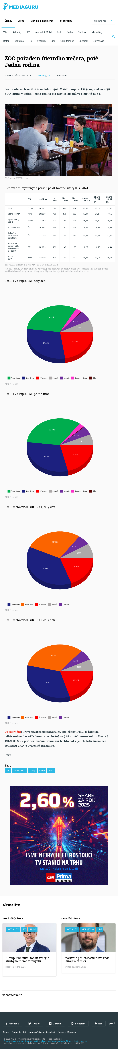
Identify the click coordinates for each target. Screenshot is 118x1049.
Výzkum (41, 41)
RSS (100, 1023)
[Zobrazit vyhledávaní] (112, 37)
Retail (6, 41)
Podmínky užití (19, 1032)
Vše (5, 32)
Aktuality (17, 32)
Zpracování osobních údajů (42, 1032)
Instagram (80, 1023)
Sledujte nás (100, 21)
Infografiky (65, 20)
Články (8, 20)
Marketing (97, 32)
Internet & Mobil (43, 32)
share (42, 770)
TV (28, 32)
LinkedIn (57, 1023)
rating (32, 770)
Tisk (59, 32)
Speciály (83, 41)
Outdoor (82, 32)
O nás (6, 1032)
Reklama (19, 41)
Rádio (70, 32)
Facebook (14, 1023)
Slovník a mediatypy (41, 20)
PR (30, 41)
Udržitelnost (67, 41)
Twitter (36, 1023)
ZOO (51, 770)
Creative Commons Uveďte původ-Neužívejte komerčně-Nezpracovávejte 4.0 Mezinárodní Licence (45, 1041)
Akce (21, 20)
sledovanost (20, 770)
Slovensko (98, 41)
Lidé (53, 41)
